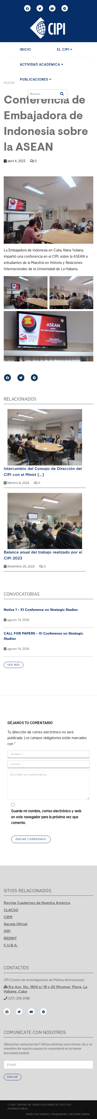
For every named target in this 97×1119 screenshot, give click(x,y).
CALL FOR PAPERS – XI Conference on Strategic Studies (43, 636)
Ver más (13, 665)
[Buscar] (62, 94)
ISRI (7, 931)
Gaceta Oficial (15, 924)
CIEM (8, 917)
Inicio (25, 49)
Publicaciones (34, 79)
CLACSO (11, 910)
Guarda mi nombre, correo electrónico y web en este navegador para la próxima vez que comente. (46, 817)
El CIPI (63, 49)
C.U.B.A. (11, 945)
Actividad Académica (40, 64)
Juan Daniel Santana (79, 1114)
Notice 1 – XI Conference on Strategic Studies (41, 609)
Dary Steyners (41, 1114)
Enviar (12, 1077)
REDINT (10, 938)
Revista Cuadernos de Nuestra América (37, 902)
